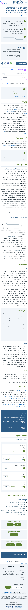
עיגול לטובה (11, 545)
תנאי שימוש (5, 77)
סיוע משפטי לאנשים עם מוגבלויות (17, 425)
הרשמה (8, 587)
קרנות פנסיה (6, 146)
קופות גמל (11, 111)
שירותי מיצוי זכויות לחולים (19, 96)
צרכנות (23, 415)
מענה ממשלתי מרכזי (22, 483)
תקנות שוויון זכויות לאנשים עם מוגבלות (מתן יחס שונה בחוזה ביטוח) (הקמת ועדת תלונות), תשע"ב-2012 (13, 512)
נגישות (23, 572)
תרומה (18, 545)
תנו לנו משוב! (22, 577)
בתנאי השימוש (7, 600)
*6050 (6, 459)
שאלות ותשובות (21, 570)
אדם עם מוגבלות (21, 390)
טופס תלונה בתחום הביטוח (14, 49)
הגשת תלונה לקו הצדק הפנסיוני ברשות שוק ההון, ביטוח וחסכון (14, 418)
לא (10, 524)
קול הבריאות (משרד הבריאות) (22, 447)
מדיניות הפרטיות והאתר (20, 574)
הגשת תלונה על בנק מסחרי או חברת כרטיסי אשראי (14, 427)
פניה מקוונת (14, 451)
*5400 (6, 451)
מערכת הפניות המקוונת (13, 224)
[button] (25, 2)
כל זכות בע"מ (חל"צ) (8, 592)
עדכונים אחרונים (21, 576)
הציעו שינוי (14, 535)
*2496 (6, 468)
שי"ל (24, 474)
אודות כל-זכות (22, 569)
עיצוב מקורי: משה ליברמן (9, 571)
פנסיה (15, 109)
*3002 (10, 256)
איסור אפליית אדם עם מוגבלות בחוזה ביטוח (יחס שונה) (14, 422)
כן (17, 524)
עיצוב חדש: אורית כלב (10, 573)
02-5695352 (11, 236)
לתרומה (23, 579)
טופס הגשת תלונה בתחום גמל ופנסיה (11, 52)
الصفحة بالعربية (23, 15)
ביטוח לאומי (22, 457)
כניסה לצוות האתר (21, 581)
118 (5, 476)
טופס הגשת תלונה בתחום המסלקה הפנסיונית (12, 56)
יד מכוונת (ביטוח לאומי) (20, 465)
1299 (6, 486)
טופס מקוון (16, 228)
